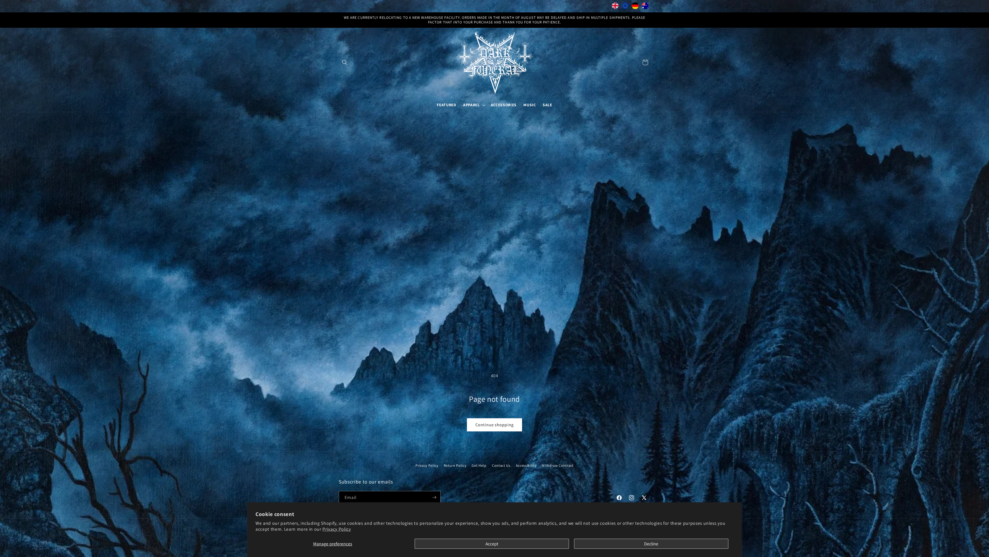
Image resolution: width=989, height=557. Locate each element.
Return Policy (455, 465)
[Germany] (635, 7)
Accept (491, 544)
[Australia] (645, 7)
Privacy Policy (336, 529)
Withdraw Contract (557, 465)
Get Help (479, 465)
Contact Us (501, 465)
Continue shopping (494, 425)
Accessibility (526, 465)
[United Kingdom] (615, 7)
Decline (651, 544)
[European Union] (625, 7)
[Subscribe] (434, 497)
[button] (345, 62)
